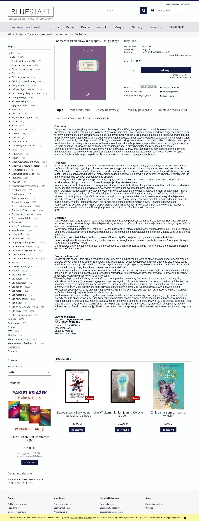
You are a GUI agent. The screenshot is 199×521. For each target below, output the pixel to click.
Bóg (14, 73)
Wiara (15, 262)
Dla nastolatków (20, 298)
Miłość (15, 157)
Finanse (16, 109)
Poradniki (16, 177)
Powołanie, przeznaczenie (25, 185)
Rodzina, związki (20, 198)
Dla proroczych (19, 310)
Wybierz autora (15, 366)
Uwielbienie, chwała (22, 246)
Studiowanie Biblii (21, 218)
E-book (11, 327)
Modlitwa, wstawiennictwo (25, 161)
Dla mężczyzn (19, 294)
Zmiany (15, 270)
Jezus (14, 125)
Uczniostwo (17, 238)
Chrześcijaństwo (20, 77)
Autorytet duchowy (21, 65)
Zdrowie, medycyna (22, 266)
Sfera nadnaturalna (22, 206)
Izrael (14, 121)
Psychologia (18, 193)
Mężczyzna (17, 153)
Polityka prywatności (17, 504)
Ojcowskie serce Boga (23, 173)
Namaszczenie (19, 169)
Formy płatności (107, 504)
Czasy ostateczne (20, 85)
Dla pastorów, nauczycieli (25, 306)
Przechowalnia (60, 511)
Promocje (12, 351)
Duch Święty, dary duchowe (26, 93)
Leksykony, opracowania (24, 145)
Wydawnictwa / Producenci (22, 343)
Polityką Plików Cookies (81, 517)
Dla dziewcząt (19, 282)
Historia (16, 113)
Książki (11, 57)
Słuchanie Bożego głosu (24, 210)
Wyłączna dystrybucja (19, 339)
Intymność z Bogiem (22, 117)
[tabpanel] (122, 235)
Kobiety (15, 133)
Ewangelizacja (19, 97)
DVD (10, 331)
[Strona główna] (31, 13)
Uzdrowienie (18, 254)
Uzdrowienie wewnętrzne (25, 258)
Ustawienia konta (62, 507)
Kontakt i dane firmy (154, 504)
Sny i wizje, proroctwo (23, 214)
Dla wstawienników (22, 314)
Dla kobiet (17, 286)
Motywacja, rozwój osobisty (26, 165)
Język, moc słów (20, 129)
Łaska (14, 149)
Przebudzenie (19, 189)
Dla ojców (17, 302)
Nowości (12, 347)
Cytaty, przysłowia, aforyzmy (26, 81)
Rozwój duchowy (20, 202)
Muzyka (12, 335)
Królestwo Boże (20, 141)
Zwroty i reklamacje (17, 511)
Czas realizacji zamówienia (111, 511)
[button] (169, 87)
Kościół (15, 137)
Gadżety (12, 319)
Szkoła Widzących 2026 (23, 61)
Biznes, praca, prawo (22, 69)
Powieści (16, 181)
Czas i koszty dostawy (110, 507)
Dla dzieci (17, 278)
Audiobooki (13, 323)
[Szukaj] (143, 10)
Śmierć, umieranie (21, 226)
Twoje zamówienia (62, 504)
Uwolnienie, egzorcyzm (23, 250)
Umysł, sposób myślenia (24, 242)
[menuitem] (26, 27)
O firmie (149, 507)
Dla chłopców (18, 274)
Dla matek (17, 290)
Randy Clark (136, 91)
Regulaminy (13, 507)
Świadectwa (18, 230)
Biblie (11, 52)
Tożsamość (17, 234)
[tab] (60, 110)
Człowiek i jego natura (23, 89)
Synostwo (16, 222)
